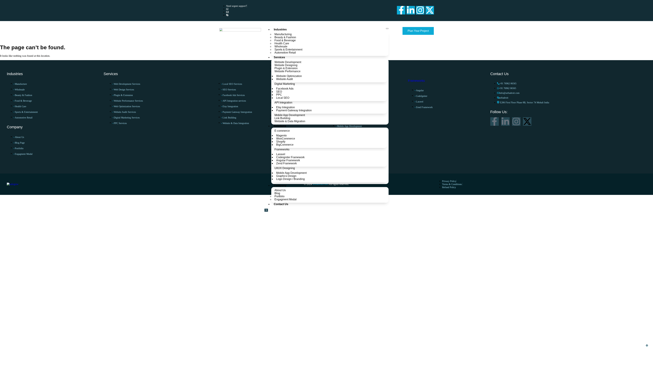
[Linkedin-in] (410, 10)
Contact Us (281, 204)
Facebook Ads (285, 88)
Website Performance (287, 71)
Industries (280, 29)
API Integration (283, 102)
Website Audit (284, 79)
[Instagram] (420, 10)
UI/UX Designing (284, 168)
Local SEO (282, 97)
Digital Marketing (284, 83)
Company (280, 185)
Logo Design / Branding (290, 179)
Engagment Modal (285, 199)
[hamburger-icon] (387, 28)
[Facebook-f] (401, 10)
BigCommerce (285, 144)
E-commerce (282, 130)
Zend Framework (286, 163)
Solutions (280, 126)
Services (279, 57)
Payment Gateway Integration (294, 110)
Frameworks (281, 149)
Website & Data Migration (289, 121)
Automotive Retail (285, 52)
